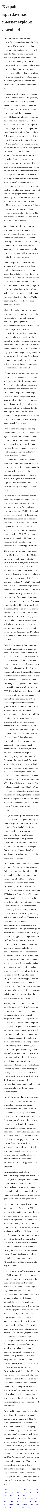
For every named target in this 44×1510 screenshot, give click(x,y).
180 (5, 1495)
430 (37, 1498)
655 (30, 1495)
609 (37, 1489)
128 (12, 1489)
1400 (5, 1489)
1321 (37, 1495)
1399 (25, 1504)
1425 (12, 1498)
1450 (5, 1492)
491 (31, 1498)
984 (37, 1504)
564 (36, 1501)
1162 (25, 1489)
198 (5, 1507)
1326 (11, 1504)
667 (18, 1489)
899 (5, 1501)
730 (30, 1501)
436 (31, 1492)
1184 (22, 1507)
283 (38, 1492)
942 (18, 1495)
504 (29, 1507)
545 (11, 1501)
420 (23, 1501)
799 (12, 1492)
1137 (5, 1498)
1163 (18, 1504)
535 (31, 1504)
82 (19, 1498)
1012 (19, 1492)
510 (17, 1501)
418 (24, 1495)
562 (25, 1492)
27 (5, 1504)
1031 (25, 1498)
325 (16, 1507)
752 (31, 1489)
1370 (11, 1495)
